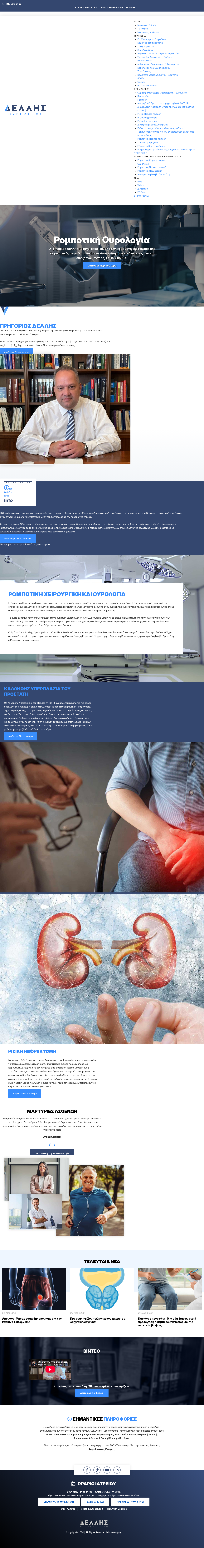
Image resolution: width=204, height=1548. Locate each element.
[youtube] (107, 1470)
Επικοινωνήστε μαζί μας (60, 1501)
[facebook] (87, 1470)
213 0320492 (96, 1501)
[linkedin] (117, 1470)
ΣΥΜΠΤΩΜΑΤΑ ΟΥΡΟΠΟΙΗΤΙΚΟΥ (117, 7)
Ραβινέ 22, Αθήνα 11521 (131, 1501)
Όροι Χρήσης (68, 1508)
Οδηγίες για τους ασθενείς (18, 538)
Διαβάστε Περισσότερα (16, 352)
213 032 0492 (13, 4)
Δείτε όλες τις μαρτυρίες (50, 1153)
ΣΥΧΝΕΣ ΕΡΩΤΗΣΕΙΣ (86, 7)
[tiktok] (97, 1470)
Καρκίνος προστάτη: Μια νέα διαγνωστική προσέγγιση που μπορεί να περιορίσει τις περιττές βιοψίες (167, 1322)
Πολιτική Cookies (117, 1508)
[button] (138, 21)
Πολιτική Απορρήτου (91, 1508)
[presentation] (49, 1144)
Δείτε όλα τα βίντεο (91, 1393)
